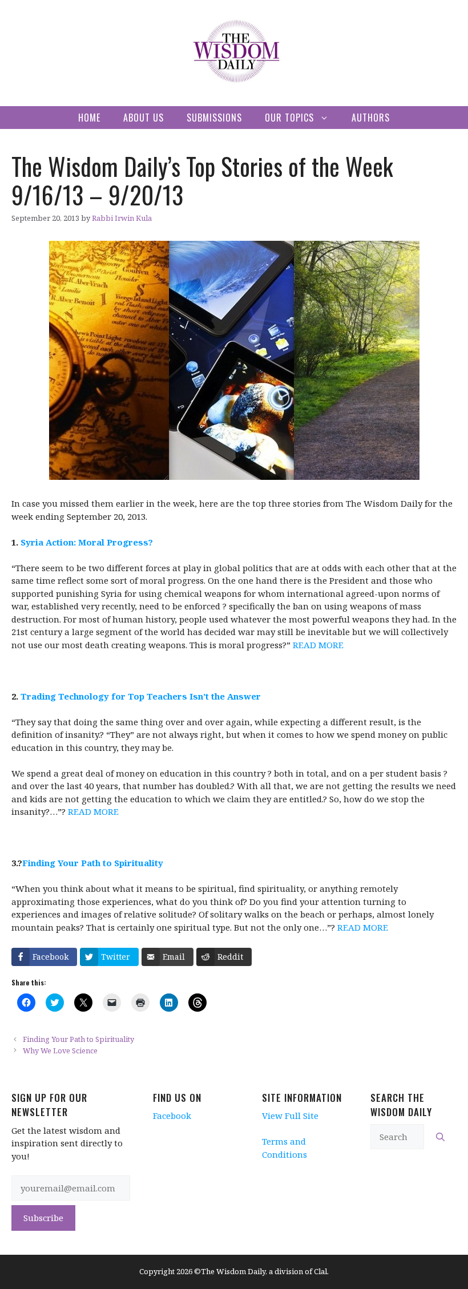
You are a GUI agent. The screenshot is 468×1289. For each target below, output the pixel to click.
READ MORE (318, 644)
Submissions (214, 117)
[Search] (440, 1137)
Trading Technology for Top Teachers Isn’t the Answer (141, 696)
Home (89, 117)
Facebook (172, 1115)
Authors (371, 117)
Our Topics (289, 117)
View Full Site (290, 1115)
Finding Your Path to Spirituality (92, 862)
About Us (143, 117)
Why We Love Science (60, 1050)
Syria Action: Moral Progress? (87, 542)
